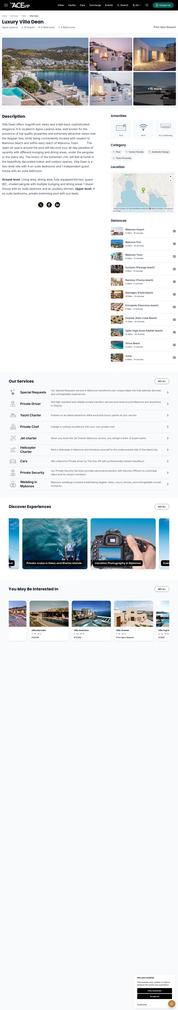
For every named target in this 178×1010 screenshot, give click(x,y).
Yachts (72, 5)
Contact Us (165, 5)
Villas (61, 5)
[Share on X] (40, 204)
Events (109, 5)
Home (4, 16)
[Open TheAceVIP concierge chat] (171, 1003)
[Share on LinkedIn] (57, 204)
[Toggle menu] (6, 5)
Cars (82, 5)
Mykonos (14, 16)
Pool (118, 152)
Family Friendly (136, 152)
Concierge (95, 5)
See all (162, 381)
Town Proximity (123, 158)
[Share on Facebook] (49, 204)
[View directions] (174, 231)
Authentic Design (160, 152)
